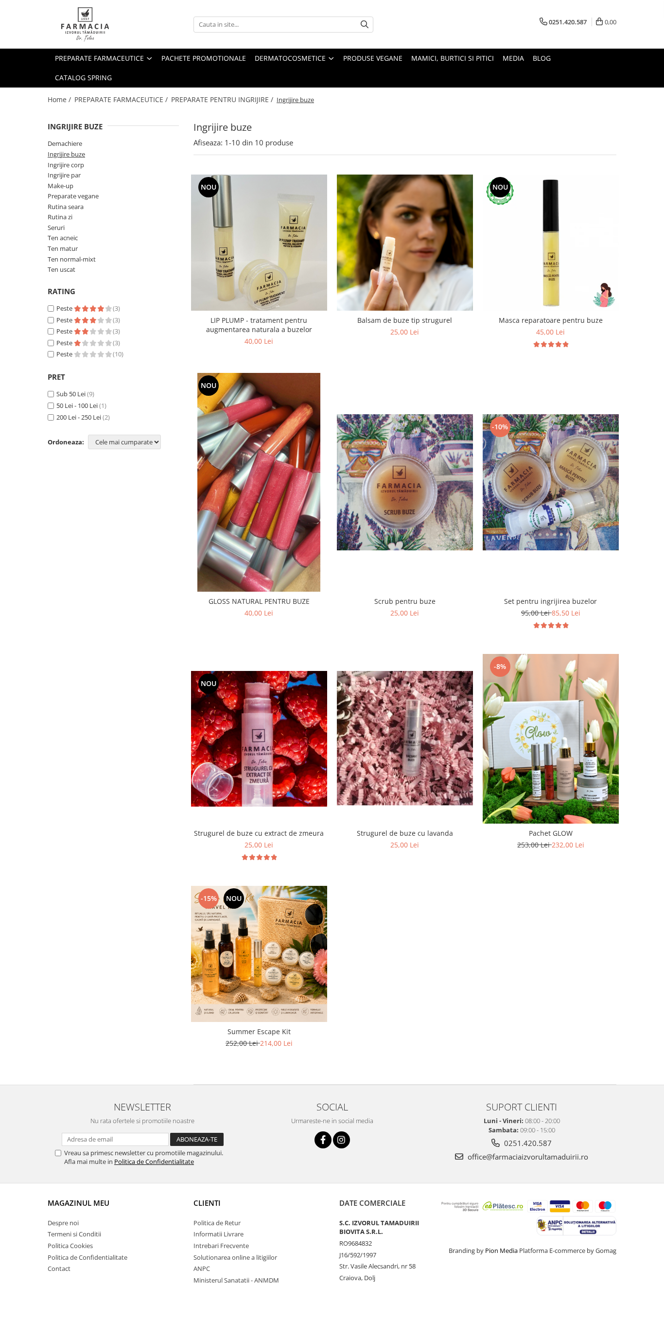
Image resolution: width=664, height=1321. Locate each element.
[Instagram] (341, 1139)
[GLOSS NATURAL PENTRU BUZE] (259, 482)
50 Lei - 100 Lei (77, 405)
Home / (60, 99)
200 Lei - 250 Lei (78, 417)
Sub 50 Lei (71, 393)
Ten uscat (61, 269)
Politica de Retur (217, 1222)
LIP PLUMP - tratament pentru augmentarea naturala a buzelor (259, 325)
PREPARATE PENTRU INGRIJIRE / (223, 99)
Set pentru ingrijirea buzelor (550, 601)
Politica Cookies (70, 1245)
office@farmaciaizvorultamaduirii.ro (527, 1157)
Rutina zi (60, 216)
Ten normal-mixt (72, 259)
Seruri (56, 227)
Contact (59, 1268)
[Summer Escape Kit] (259, 954)
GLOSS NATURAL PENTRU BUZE (259, 601)
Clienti (207, 1203)
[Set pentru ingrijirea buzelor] (551, 482)
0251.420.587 (527, 1143)
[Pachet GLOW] (551, 739)
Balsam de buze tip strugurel (404, 320)
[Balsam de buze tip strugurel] (405, 243)
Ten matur (63, 248)
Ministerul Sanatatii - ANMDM (236, 1280)
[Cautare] (364, 25)
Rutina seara (66, 206)
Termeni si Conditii (74, 1234)
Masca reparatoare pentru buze (551, 320)
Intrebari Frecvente (221, 1245)
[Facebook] (323, 1139)
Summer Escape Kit (259, 1031)
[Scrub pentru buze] (405, 482)
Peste (65, 308)
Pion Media (501, 1250)
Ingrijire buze (66, 154)
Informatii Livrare (218, 1234)
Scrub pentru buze (405, 601)
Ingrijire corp (66, 164)
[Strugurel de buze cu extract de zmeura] (259, 739)
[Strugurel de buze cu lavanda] (405, 739)
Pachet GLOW (551, 833)
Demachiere (65, 143)
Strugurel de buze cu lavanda (405, 833)
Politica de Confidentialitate (154, 1161)
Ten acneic (63, 237)
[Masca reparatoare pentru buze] (551, 243)
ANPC (201, 1268)
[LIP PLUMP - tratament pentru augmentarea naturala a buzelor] (259, 243)
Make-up (60, 185)
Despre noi (63, 1222)
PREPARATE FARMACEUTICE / (122, 99)
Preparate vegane (73, 196)
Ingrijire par (64, 175)
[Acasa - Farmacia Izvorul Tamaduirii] (96, 24)
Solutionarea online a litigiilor (235, 1257)
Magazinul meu (78, 1203)
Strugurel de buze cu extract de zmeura (259, 833)
